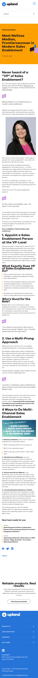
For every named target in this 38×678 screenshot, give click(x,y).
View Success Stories (19, 602)
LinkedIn (3, 650)
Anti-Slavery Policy (7, 671)
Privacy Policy (6, 669)
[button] (34, 3)
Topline (4, 556)
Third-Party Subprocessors (20, 669)
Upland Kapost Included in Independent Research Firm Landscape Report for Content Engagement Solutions (19, 529)
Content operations (9, 30)
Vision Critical (7, 90)
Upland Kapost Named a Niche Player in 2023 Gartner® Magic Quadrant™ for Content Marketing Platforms (19, 540)
